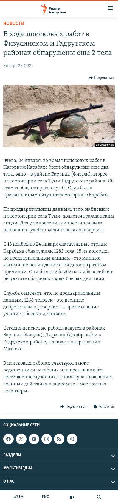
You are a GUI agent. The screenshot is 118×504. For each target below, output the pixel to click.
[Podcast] (72, 439)
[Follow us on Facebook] (8, 439)
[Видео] (72, 497)
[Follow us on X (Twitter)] (21, 439)
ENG (45, 497)
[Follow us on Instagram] (46, 439)
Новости (13, 23)
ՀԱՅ (19, 497)
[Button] (102, 77)
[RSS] (59, 439)
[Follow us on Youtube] (34, 439)
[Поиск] (99, 497)
